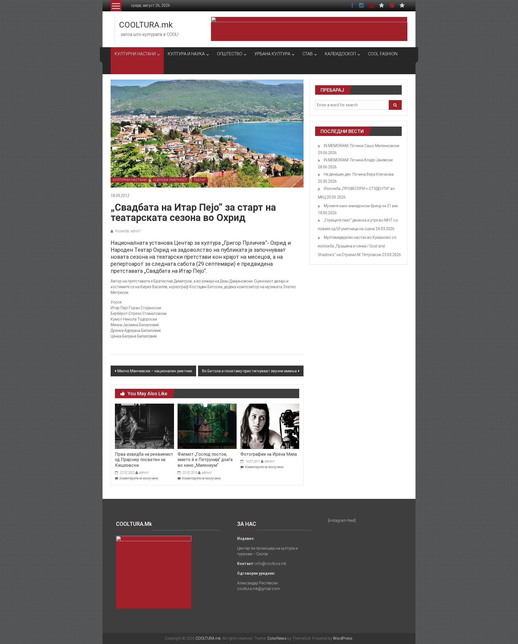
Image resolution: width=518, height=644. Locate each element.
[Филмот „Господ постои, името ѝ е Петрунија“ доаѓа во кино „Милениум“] (207, 426)
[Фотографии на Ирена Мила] (269, 426)
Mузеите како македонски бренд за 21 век (361, 206)
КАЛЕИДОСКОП (340, 53)
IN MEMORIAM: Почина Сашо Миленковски (361, 146)
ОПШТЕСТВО (229, 53)
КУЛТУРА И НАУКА (186, 53)
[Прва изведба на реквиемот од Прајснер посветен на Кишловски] (144, 426)
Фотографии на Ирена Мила (268, 454)
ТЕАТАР (199, 180)
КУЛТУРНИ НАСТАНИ (135, 53)
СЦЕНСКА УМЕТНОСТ (170, 180)
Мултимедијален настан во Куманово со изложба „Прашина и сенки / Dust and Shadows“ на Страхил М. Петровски (357, 246)
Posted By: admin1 (127, 231)
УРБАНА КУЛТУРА (272, 53)
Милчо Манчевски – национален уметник (154, 371)
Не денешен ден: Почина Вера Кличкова (359, 174)
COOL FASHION (382, 53)
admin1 (144, 473)
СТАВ (307, 53)
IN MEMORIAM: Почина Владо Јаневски (358, 160)
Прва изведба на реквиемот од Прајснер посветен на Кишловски (144, 460)
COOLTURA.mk (146, 24)
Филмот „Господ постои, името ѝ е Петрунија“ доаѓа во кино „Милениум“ (205, 460)
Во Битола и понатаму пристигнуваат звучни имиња (249, 371)
